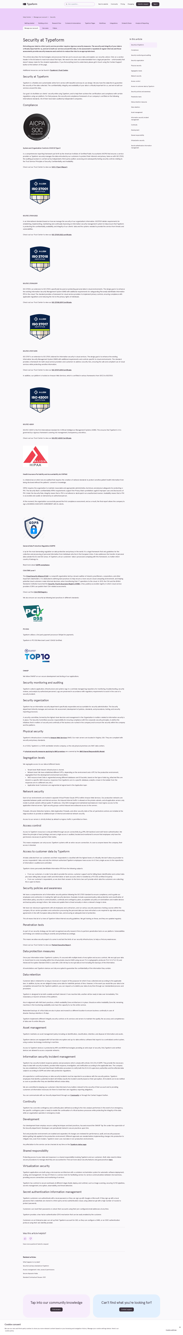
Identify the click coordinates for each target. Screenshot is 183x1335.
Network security (136, 76)
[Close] (180, 1327)
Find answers (56, 1309)
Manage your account (40, 17)
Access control (135, 81)
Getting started (29, 23)
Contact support (126, 1309)
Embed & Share (127, 23)
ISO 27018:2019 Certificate (62, 302)
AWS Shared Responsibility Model (92, 751)
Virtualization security (137, 140)
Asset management (136, 112)
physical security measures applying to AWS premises (45, 751)
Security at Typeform (137, 45)
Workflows (102, 23)
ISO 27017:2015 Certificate (61, 370)
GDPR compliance (42, 565)
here (110, 1160)
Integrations (114, 23)
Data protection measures (139, 102)
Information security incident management (140, 118)
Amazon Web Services (59, 738)
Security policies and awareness (141, 91)
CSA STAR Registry (40, 592)
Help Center (27, 17)
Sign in (155, 4)
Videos (55, 28)
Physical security (136, 65)
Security (52, 17)
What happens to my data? (31, 1262)
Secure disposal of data (30, 1273)
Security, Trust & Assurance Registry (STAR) (64, 584)
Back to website (103, 4)
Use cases (45, 28)
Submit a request (143, 4)
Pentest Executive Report (61, 945)
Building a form (43, 23)
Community (114, 4)
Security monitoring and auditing (141, 55)
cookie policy (9, 1331)
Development (135, 130)
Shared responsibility (137, 135)
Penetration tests (136, 97)
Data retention (135, 107)
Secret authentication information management (141, 147)
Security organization (137, 60)
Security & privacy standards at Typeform (36, 1266)
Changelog (131, 4)
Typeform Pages (90, 23)
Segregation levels (136, 71)
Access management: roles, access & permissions (38, 1269)
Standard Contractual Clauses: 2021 (34, 1277)
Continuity (134, 125)
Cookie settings (171, 1330)
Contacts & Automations (73, 23)
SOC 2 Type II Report (59, 167)
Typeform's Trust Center (59, 70)
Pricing (123, 4)
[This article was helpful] (25, 1239)
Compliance (134, 50)
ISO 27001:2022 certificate (61, 235)
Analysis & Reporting (142, 23)
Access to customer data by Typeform (142, 86)
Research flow (56, 23)
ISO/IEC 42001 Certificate (61, 438)
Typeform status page (78, 1144)
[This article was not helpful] (30, 1239)
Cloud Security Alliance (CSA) (37, 576)
